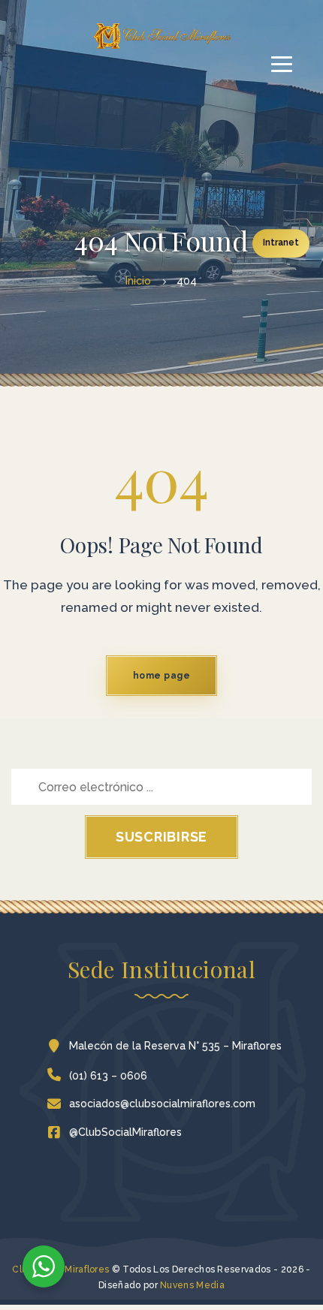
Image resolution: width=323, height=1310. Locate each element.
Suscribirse (161, 837)
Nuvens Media (192, 1285)
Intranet (281, 242)
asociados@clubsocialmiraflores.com (162, 1104)
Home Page (161, 675)
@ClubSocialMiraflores (125, 1132)
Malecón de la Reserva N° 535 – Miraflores (175, 1046)
